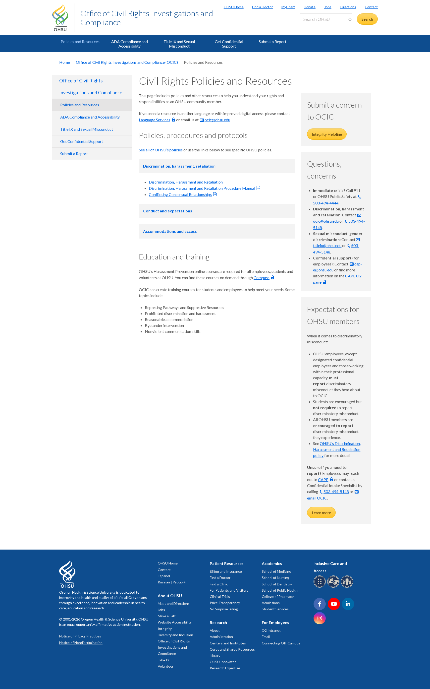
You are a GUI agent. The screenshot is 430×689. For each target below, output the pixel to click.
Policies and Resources (80, 41)
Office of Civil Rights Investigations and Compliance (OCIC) (127, 62)
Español (164, 576)
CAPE (323, 479)
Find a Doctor (262, 7)
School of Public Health (280, 590)
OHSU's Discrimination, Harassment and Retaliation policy (337, 449)
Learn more (321, 512)
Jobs (327, 7)
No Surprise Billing (224, 609)
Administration (221, 636)
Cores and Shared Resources (232, 649)
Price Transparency (225, 603)
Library (215, 655)
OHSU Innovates (223, 662)
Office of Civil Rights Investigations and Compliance (146, 17)
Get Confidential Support (229, 43)
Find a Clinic (219, 584)
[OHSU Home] (63, 17)
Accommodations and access (170, 231)
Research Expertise (225, 668)
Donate (310, 7)
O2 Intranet (271, 630)
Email (266, 636)
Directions (348, 7)
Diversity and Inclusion (175, 635)
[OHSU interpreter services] (348, 587)
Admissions (271, 603)
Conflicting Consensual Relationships (180, 194)
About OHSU (170, 595)
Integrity (165, 628)
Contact (371, 7)
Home (64, 62)
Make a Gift (167, 616)
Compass (261, 277)
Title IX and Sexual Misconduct (179, 43)
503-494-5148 (336, 491)
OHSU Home (234, 7)
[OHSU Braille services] (320, 587)
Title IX (163, 660)
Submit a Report (272, 41)
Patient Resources (227, 563)
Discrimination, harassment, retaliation (179, 166)
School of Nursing (275, 577)
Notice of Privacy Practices (80, 636)
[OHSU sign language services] (334, 587)
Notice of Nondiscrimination (81, 642)
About (215, 630)
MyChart (288, 7)
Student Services (275, 609)
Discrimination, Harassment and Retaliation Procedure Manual (202, 188)
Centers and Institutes (228, 643)
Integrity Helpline (327, 134)
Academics (272, 563)
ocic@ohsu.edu (217, 119)
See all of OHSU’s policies (161, 149)
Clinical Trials (220, 596)
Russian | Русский (172, 582)
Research (218, 622)
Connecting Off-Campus (281, 643)
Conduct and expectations (167, 210)
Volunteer (165, 666)
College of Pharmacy (278, 596)
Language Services (154, 119)
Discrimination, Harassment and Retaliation (186, 182)
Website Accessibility (175, 622)
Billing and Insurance (226, 571)
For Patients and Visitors (229, 590)
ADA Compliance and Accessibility (129, 43)
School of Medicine (276, 571)
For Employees (275, 622)
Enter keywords (315, 28)
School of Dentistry (277, 584)
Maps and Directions (174, 603)
